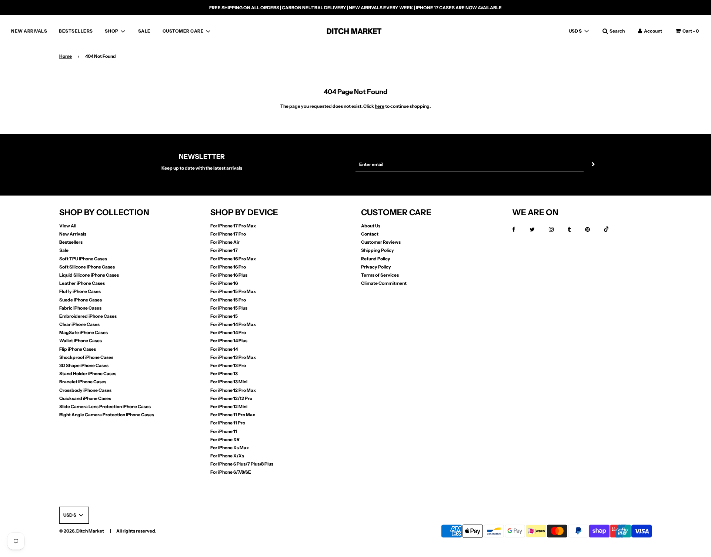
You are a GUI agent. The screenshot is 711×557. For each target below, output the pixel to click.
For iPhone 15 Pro (228, 300)
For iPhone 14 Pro (228, 332)
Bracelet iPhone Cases (82, 381)
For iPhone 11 (223, 431)
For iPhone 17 (224, 250)
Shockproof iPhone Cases (86, 357)
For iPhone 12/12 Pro (231, 398)
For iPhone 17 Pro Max (233, 226)
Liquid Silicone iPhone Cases (89, 275)
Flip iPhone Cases (77, 349)
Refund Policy (375, 258)
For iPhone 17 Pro (228, 234)
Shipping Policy (377, 250)
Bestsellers (71, 242)
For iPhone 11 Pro (227, 423)
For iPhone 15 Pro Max (233, 291)
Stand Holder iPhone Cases (87, 373)
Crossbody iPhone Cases (85, 390)
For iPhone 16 (224, 283)
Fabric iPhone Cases (80, 308)
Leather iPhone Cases (82, 283)
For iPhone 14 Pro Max (233, 324)
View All (67, 226)
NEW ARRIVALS (29, 31)
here (379, 106)
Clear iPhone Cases (79, 324)
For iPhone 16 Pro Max (233, 258)
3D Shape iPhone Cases (84, 365)
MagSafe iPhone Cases (83, 332)
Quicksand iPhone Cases (85, 398)
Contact (369, 234)
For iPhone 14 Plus (228, 340)
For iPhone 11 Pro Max (232, 414)
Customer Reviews (381, 242)
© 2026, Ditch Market (81, 531)
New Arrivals (72, 234)
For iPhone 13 (224, 373)
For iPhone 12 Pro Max (233, 390)
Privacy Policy (376, 267)
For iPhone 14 (224, 349)
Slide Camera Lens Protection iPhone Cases (105, 406)
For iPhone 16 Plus (228, 275)
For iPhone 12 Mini (228, 406)
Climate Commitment (384, 283)
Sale (64, 250)
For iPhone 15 (224, 316)
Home (65, 56)
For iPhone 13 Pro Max (233, 357)
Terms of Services (380, 275)
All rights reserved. (136, 531)
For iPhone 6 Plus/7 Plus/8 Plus (241, 464)
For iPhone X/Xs (227, 455)
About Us (370, 226)
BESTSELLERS (76, 31)
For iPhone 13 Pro (228, 365)
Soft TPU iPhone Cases (83, 258)
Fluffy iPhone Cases (80, 291)
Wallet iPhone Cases (80, 340)
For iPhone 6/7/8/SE (230, 472)
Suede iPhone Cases (80, 300)
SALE (144, 31)
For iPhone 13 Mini (228, 381)
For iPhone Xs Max (229, 447)
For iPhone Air (225, 242)
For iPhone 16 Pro (228, 267)
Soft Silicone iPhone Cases (87, 267)
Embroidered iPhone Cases (88, 316)
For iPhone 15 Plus (228, 308)
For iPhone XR (225, 439)
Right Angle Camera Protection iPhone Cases (106, 414)
